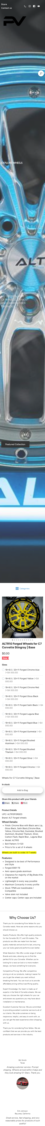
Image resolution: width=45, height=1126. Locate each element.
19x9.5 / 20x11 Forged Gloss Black (21, 697)
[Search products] (41, 73)
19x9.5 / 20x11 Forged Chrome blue (22, 671)
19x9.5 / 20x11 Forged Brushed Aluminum (20, 741)
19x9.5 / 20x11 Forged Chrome (22, 768)
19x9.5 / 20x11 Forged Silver (21, 759)
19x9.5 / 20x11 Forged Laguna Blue (22, 715)
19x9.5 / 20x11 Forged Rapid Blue (23, 724)
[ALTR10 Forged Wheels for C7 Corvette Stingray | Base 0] (22, 617)
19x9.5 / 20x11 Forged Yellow (22, 680)
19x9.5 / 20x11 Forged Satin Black (24, 706)
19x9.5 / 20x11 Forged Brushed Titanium (20, 750)
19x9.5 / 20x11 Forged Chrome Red (22, 688)
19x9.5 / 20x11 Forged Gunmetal (23, 733)
